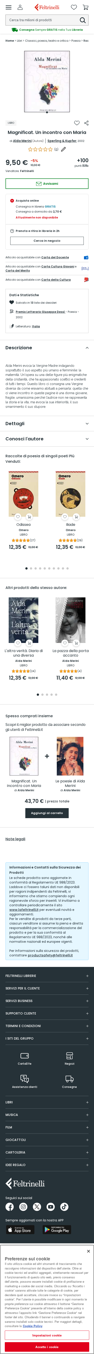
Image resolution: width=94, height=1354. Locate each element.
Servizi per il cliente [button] (22, 988)
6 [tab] (49, 569)
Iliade (70, 524)
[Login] (20, 7)
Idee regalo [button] (15, 1165)
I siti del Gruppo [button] (19, 1038)
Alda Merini (22, 141)
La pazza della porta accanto (70, 653)
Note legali (15, 839)
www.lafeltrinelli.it (24, 909)
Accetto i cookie (46, 1347)
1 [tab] (47, 112)
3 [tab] (36, 569)
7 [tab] (54, 569)
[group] (47, 30)
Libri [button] (9, 1102)
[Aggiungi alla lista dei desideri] (77, 123)
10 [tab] (67, 569)
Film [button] (8, 1127)
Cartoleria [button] (15, 1152)
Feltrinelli (27, 171)
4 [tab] (40, 569)
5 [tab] (45, 569)
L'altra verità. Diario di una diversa (24, 653)
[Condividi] (86, 123)
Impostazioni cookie (47, 1335)
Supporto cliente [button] (20, 1013)
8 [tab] (58, 569)
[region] (47, 1299)
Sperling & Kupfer (61, 141)
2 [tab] (31, 569)
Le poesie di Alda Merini (70, 783)
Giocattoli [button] (15, 1140)
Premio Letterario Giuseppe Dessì (40, 312)
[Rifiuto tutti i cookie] (89, 1251)
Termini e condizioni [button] (23, 1026)
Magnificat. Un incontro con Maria (24, 783)
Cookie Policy (32, 1326)
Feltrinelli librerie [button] (20, 976)
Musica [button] (11, 1114)
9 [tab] (63, 569)
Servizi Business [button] (18, 1001)
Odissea (23, 524)
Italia (36, 326)
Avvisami (50, 183)
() (56, 149)
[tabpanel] (47, 81)
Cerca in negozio (47, 241)
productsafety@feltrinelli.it (50, 955)
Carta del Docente (55, 257)
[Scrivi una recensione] (63, 149)
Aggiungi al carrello (47, 813)
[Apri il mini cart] (85, 7)
